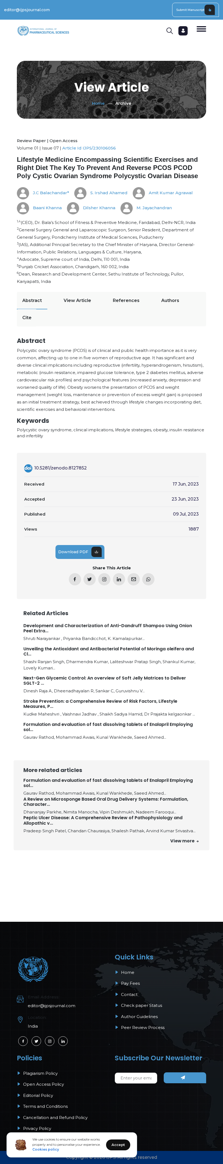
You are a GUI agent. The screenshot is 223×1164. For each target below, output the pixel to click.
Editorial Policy (37, 1095)
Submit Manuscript (190, 10)
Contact (129, 994)
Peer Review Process (142, 1027)
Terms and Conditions (45, 1106)
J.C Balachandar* (50, 192)
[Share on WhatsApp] (148, 579)
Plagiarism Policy (40, 1073)
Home (98, 103)
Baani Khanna (47, 207)
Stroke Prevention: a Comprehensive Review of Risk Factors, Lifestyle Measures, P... (100, 704)
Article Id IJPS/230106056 (89, 148)
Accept (118, 1144)
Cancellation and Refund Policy (55, 1117)
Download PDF (73, 551)
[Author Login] (183, 30)
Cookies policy (45, 1149)
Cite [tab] (27, 317)
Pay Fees (130, 983)
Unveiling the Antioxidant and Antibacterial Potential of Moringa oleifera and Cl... (108, 651)
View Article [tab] (77, 300)
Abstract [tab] (32, 300)
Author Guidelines (139, 1016)
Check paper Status (141, 1005)
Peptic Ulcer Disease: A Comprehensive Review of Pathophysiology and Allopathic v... (102, 820)
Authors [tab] (170, 300)
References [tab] (126, 300)
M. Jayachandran (153, 207)
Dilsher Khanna (98, 207)
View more (182, 840)
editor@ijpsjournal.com (27, 9)
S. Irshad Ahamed (108, 192)
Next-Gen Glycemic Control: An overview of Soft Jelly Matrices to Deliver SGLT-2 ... (104, 680)
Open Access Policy (43, 1084)
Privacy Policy (36, 1128)
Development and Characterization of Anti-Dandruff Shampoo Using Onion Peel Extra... (107, 628)
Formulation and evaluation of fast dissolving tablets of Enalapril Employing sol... (108, 727)
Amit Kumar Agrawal (170, 192)
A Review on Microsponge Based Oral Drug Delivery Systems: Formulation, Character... (105, 802)
